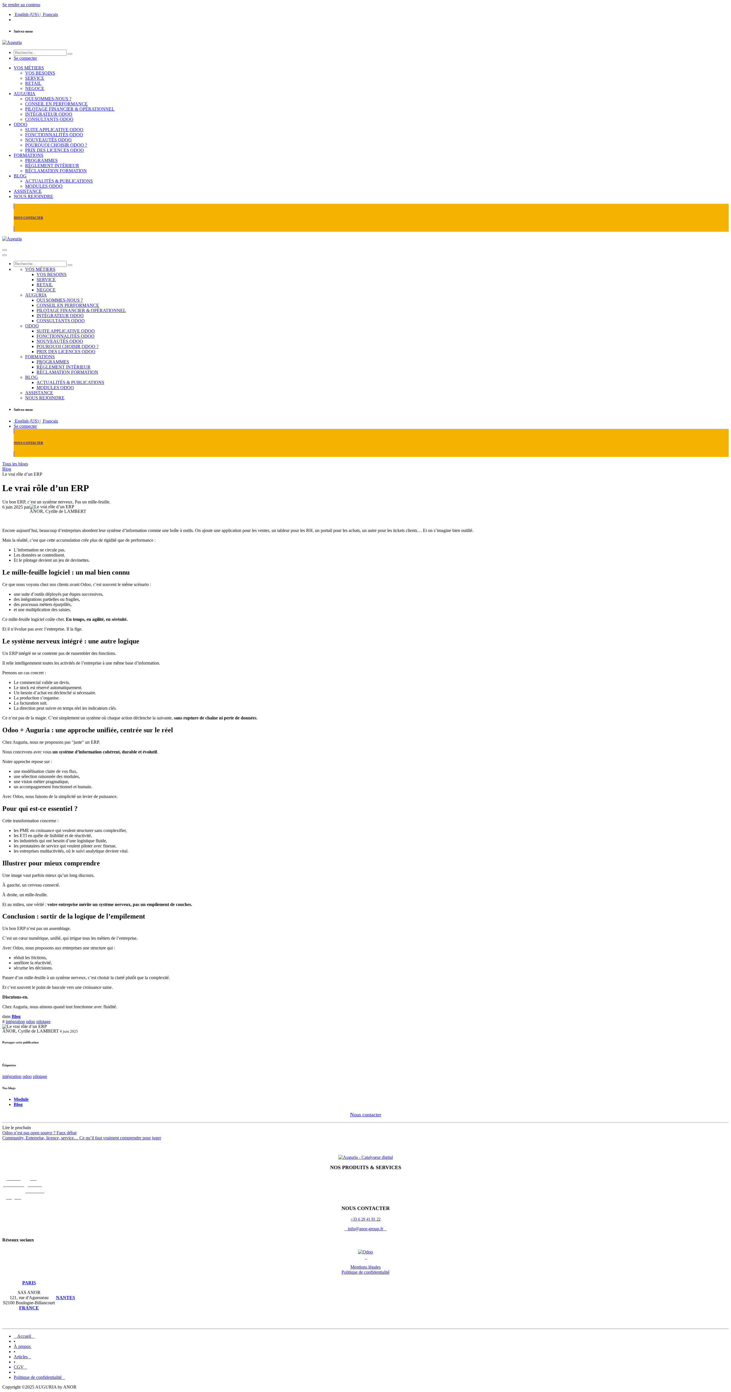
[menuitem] (27, 14)
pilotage (43, 1021)
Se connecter (25, 58)
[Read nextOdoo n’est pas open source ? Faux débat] (365, 1147)
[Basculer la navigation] (4, 250)
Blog (6, 469)
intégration (15, 1021)
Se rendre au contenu (21, 4)
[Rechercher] (70, 54)
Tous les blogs (15, 463)
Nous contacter (365, 1114)
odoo (30, 1021)
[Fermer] (4, 255)
